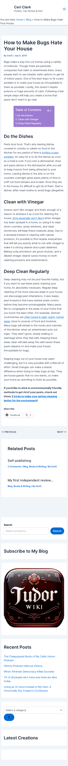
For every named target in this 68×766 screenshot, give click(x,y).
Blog (28, 19)
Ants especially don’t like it (28, 218)
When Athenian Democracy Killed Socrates (29, 671)
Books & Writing (37, 466)
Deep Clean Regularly (29, 123)
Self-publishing (19, 460)
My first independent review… (30, 480)
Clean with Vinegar (28, 119)
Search (8, 524)
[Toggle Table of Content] (47, 111)
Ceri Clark (22, 7)
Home (19, 19)
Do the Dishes (25, 115)
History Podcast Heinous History (23, 665)
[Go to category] (9, 717)
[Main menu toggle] (64, 9)
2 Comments (14, 466)
